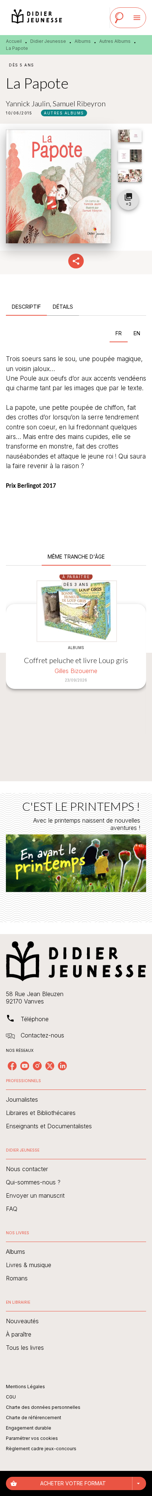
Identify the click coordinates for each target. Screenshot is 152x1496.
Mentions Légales (25, 1386)
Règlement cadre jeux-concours (41, 1448)
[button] (64, 113)
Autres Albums (115, 41)
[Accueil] (37, 17)
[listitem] (12, 1066)
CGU (11, 1397)
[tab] (26, 307)
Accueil (14, 41)
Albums (83, 41)
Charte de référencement (33, 1417)
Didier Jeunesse (48, 41)
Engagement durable (28, 1428)
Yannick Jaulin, (29, 103)
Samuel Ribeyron (79, 103)
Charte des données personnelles (43, 1407)
